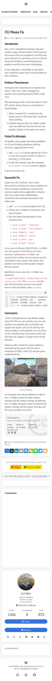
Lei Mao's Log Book (9, 11)
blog (20, 38)
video (30, 182)
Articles (44, 11)
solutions (9, 147)
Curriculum (25, 11)
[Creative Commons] (8, 432)
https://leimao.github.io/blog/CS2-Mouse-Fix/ (23, 421)
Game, (9, 442)
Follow (27, 621)
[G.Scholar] (38, 637)
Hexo (35, 666)
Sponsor (27, 630)
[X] (20, 637)
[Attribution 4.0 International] (26, 675)
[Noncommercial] (15, 432)
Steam (7, 445)
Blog (35, 11)
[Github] (8, 637)
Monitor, (42, 442)
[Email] (32, 637)
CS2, (36, 442)
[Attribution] (11, 432)
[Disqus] (26, 530)
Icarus (41, 666)
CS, (33, 442)
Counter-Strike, (19, 442)
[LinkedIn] (26, 637)
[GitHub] (34, 675)
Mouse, (29, 442)
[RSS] (44, 637)
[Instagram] (14, 637)
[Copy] (45, 293)
